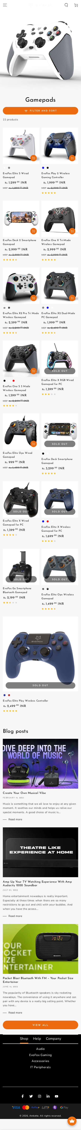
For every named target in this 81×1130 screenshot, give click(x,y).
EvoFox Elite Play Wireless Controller (25, 701)
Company (53, 1038)
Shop (24, 1038)
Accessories (40, 1061)
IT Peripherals (40, 1067)
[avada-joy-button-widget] (71, 1121)
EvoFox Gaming (40, 1055)
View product (33, 158)
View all (41, 1025)
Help (37, 1038)
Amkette (34, 1115)
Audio (40, 1049)
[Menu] (5, 5)
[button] (66, 5)
